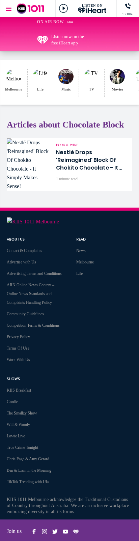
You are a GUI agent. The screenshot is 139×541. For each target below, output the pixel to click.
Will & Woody (18, 424)
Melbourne (85, 262)
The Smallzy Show (22, 413)
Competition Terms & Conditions (33, 325)
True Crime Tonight (22, 447)
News (81, 250)
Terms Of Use (18, 348)
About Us (16, 239)
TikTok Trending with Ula (28, 481)
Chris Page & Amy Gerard (28, 459)
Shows (13, 379)
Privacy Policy (18, 336)
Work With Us (18, 359)
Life (79, 273)
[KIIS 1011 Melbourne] (30, 8)
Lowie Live (16, 436)
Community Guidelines (25, 314)
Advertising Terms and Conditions (34, 273)
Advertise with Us (21, 262)
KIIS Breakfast (19, 390)
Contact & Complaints (24, 250)
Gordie (12, 401)
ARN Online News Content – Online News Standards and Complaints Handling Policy (30, 294)
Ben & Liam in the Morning (29, 470)
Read (81, 239)
